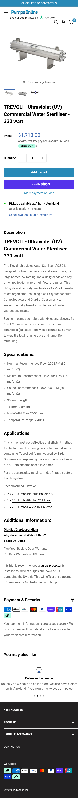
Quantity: (10, 158)
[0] (71, 22)
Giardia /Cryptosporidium (21, 529)
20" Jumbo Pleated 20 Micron (31, 500)
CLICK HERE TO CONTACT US (39, 3)
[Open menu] (6, 12)
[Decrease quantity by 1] (22, 158)
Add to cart (39, 172)
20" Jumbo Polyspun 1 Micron (32, 507)
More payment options (39, 193)
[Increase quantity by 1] (42, 158)
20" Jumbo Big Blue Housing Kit (33, 494)
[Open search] (56, 22)
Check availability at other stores (30, 215)
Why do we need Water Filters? (25, 535)
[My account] (63, 22)
